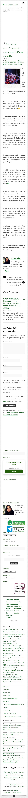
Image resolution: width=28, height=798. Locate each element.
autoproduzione (13, 630)
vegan (20, 679)
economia (8, 646)
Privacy (6, 701)
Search (5, 707)
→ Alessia (6, 271)
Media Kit (6, 695)
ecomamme (10, 644)
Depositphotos (14, 785)
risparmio (8, 677)
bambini (7, 632)
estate (5, 65)
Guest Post (6, 693)
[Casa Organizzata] (10, 5)
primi (20, 658)
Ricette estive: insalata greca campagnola (15, 284)
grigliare (10, 65)
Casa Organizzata (10, 61)
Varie (5, 63)
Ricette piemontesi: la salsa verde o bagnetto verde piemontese (13, 728)
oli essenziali (8, 653)
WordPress (14, 790)
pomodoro (14, 658)
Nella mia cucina (10, 713)
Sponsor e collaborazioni (12, 716)
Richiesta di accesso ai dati (14, 704)
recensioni (7, 662)
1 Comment (11, 63)
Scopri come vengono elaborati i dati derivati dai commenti (13, 413)
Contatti (6, 690)
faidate (6, 648)
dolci (21, 639)
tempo (16, 679)
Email (5, 365)
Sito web (6, 373)
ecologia (9, 641)
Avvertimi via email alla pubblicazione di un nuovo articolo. (12, 389)
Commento (7, 342)
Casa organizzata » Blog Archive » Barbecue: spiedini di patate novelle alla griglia (12, 304)
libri (11, 651)
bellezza (15, 632)
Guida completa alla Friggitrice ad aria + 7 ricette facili (18, 606)
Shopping (6, 710)
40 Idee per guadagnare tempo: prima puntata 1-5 (13, 278)
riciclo (10, 672)
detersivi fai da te (11, 639)
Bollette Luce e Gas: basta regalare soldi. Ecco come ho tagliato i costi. (10, 608)
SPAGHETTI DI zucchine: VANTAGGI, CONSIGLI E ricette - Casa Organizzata (13, 756)
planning (7, 658)
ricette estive (18, 65)
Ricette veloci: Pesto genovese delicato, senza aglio (13, 760)
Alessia (16, 258)
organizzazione (12, 656)
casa (8, 634)
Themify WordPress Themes (12, 792)
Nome (5, 358)
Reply (24, 299)
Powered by (10, 476)
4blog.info (20, 786)
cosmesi (14, 634)
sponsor (8, 679)
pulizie (15, 660)
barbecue (21, 63)
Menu (20, 61)
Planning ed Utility (10, 698)
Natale (21, 651)
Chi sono (6, 687)
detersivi (17, 636)
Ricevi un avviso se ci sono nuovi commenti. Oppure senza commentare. (13, 399)
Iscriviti (14, 471)
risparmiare (10, 675)
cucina (9, 636)
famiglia (14, 648)
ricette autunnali (14, 665)
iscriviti (6, 402)
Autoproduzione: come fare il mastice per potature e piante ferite (13, 742)
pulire (6, 660)
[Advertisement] (14, 27)
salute (18, 677)
